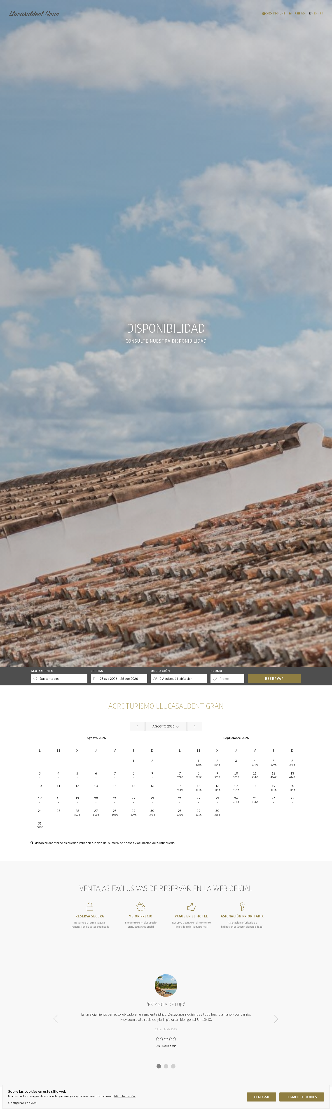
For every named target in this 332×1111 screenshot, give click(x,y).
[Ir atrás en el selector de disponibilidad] (137, 726)
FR (321, 13)
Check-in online (275, 13)
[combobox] (119, 678)
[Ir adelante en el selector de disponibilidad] (194, 726)
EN (315, 13)
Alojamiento (42, 671)
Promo (216, 671)
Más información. (125, 1096)
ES (310, 13)
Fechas (97, 671)
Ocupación (160, 671)
